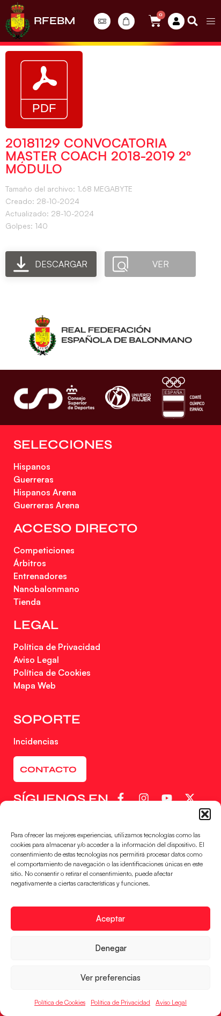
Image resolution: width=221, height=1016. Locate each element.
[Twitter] (192, 798)
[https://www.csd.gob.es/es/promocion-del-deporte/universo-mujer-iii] (128, 397)
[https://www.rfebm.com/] (17, 21)
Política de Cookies (59, 1002)
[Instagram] (145, 798)
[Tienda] (126, 21)
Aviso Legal (171, 1002)
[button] (205, 814)
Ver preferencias (110, 978)
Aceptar (110, 918)
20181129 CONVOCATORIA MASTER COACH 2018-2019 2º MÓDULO (98, 156)
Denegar (111, 948)
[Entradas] (102, 21)
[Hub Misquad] (176, 21)
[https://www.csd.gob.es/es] (54, 397)
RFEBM (54, 20)
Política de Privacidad (120, 1002)
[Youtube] (169, 798)
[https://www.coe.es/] (182, 397)
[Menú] (210, 21)
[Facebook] (122, 798)
